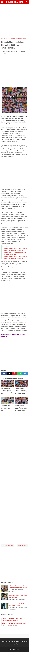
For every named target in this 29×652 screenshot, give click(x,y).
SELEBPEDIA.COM (14, 2)
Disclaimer (24, 641)
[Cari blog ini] (27, 2)
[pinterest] (14, 373)
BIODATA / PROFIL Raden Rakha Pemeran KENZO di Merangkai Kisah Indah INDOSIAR (17, 595)
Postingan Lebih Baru (7, 545)
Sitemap (8, 641)
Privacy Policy (14, 644)
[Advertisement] (14, 21)
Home (3, 641)
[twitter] (9, 373)
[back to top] (25, 648)
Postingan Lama (22, 545)
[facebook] (4, 373)
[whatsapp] (19, 373)
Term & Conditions (15, 641)
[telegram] (25, 373)
